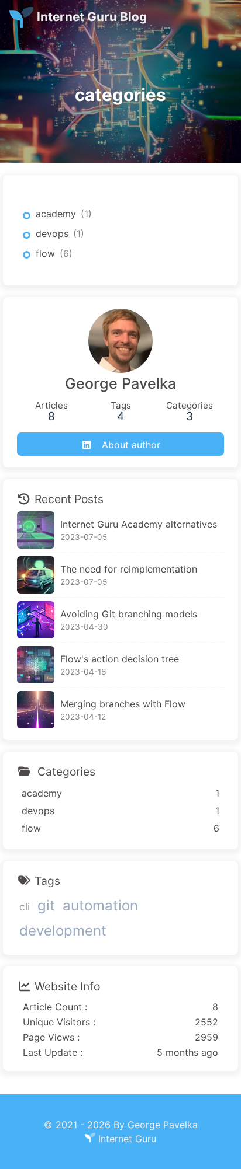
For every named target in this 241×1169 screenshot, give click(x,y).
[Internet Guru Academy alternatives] (35, 530)
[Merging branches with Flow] (35, 709)
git (46, 905)
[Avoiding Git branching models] (35, 619)
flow (45, 253)
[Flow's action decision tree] (35, 664)
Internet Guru (127, 1138)
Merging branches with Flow (122, 704)
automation (100, 905)
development (62, 930)
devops (52, 233)
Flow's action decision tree (119, 659)
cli (24, 907)
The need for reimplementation (128, 569)
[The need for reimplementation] (35, 575)
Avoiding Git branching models (128, 614)
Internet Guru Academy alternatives (138, 524)
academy (56, 213)
